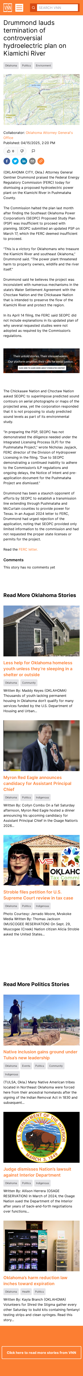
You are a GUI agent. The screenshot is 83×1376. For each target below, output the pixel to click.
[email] (32, 161)
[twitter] (15, 161)
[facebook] (6, 161)
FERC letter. (28, 549)
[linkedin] (23, 161)
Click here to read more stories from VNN (41, 1352)
